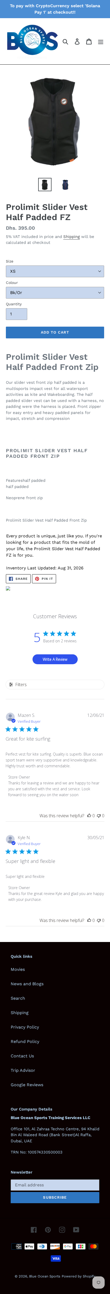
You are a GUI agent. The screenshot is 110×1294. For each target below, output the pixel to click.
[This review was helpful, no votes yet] (89, 816)
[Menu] (101, 41)
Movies (18, 969)
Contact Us (22, 1055)
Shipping (71, 236)
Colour (12, 282)
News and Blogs (27, 983)
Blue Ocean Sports (44, 1276)
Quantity (14, 304)
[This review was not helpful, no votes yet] (99, 816)
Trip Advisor (23, 1070)
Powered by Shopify (78, 1276)
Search (18, 998)
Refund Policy (25, 1041)
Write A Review (55, 659)
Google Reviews (27, 1084)
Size (9, 261)
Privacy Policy (25, 1027)
